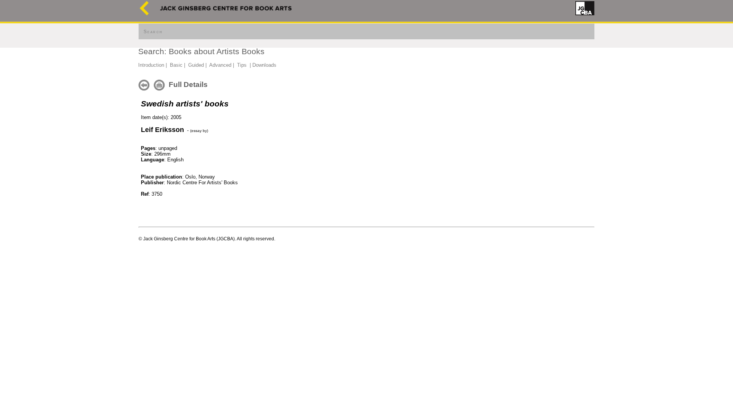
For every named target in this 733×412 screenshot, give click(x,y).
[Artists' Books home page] (144, 13)
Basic (176, 65)
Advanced (220, 65)
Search (153, 31)
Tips (242, 65)
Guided (196, 65)
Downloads (264, 65)
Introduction (151, 65)
